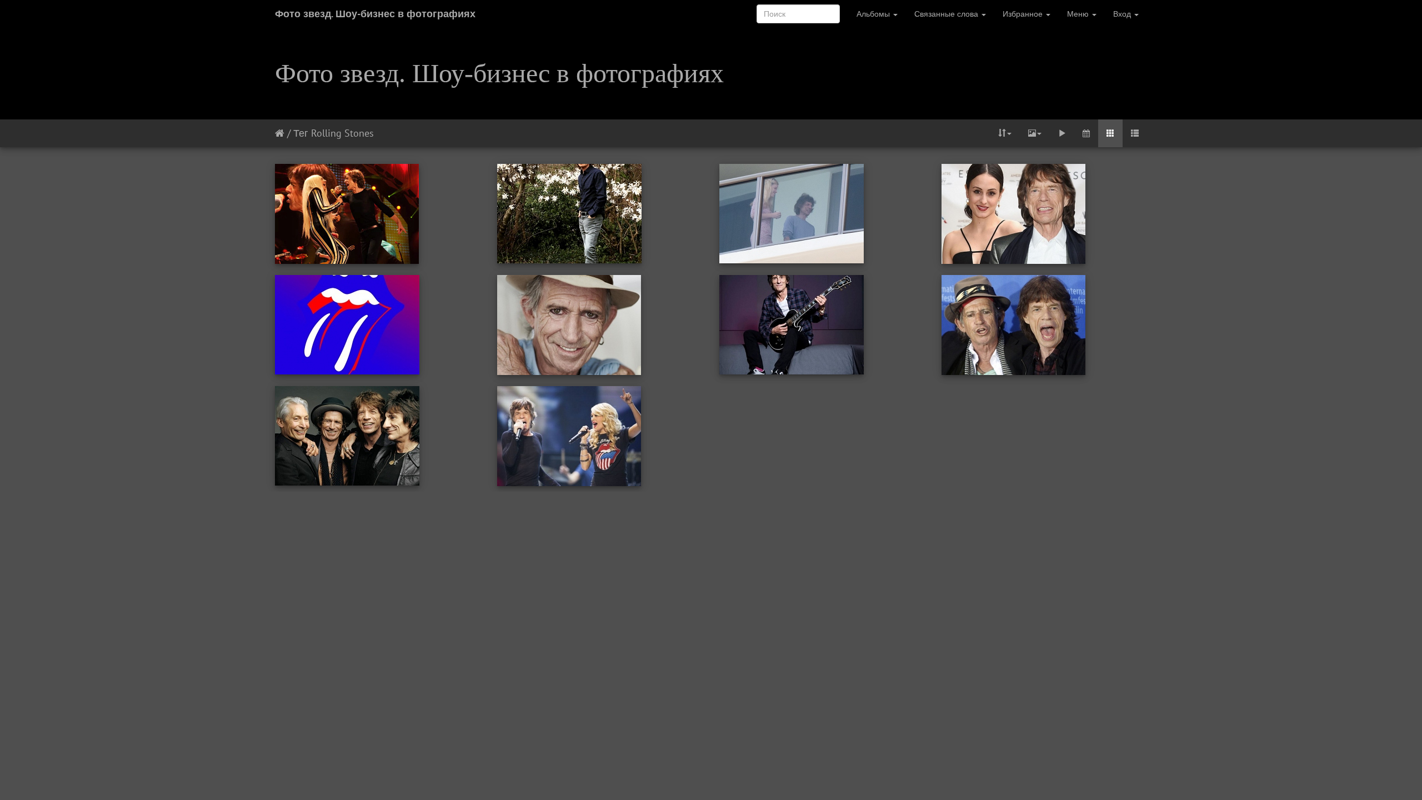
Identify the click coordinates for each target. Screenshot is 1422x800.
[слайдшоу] (1062, 133)
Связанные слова (947, 14)
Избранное (1024, 14)
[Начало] (279, 133)
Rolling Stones (342, 133)
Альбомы (874, 14)
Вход (1123, 14)
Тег (300, 133)
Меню (1079, 14)
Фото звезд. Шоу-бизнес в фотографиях (375, 13)
